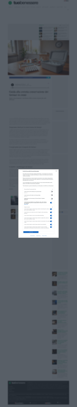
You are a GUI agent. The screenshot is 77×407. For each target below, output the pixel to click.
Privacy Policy (44, 235)
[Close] (57, 171)
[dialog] (38, 203)
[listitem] (38, 189)
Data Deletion (32, 235)
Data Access (38, 235)
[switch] (51, 191)
